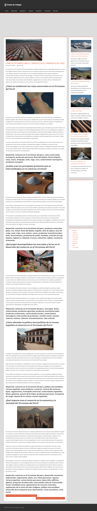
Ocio (74, 245)
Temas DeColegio (11, 65)
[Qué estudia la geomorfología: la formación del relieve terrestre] (81, 126)
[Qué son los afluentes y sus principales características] (81, 154)
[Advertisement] (48, 24)
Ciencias (31, 11)
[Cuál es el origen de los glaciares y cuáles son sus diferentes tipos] (81, 46)
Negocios (75, 243)
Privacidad (14, 11)
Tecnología (75, 247)
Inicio (6, 11)
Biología (55, 11)
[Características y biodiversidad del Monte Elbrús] (81, 73)
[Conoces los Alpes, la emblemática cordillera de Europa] (81, 101)
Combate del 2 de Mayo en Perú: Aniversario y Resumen (50, 498)
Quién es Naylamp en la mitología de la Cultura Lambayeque (21, 496)
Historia (75, 241)
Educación (47, 11)
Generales (23, 11)
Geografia (39, 11)
